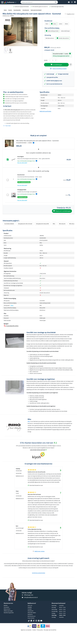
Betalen (6, 605)
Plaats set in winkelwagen (63, 211)
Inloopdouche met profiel (42, 223)
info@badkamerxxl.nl (31, 597)
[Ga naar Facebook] (34, 621)
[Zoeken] (55, 2)
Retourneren (7, 609)
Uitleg (11, 305)
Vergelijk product (70, 14)
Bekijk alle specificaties (45, 111)
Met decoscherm (50, 38)
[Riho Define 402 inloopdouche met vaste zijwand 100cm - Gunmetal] (20, 31)
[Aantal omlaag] (50, 60)
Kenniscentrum (31, 616)
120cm (60, 24)
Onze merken (31, 618)
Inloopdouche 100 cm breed (25, 223)
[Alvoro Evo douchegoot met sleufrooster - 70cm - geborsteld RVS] (13, 159)
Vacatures (30, 614)
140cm (66, 24)
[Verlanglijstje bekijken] (72, 2)
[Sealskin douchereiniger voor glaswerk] (13, 194)
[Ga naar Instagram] (36, 621)
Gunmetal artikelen (9, 223)
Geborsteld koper (65, 31)
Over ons (30, 605)
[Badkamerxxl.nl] (10, 2)
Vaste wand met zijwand (36, 10)
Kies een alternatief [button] (22, 162)
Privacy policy (40, 630)
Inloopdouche (25, 10)
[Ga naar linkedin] (31, 621)
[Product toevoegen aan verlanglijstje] (70, 64)
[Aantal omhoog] (55, 60)
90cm (47, 24)
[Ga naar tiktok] (29, 621)
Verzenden (6, 607)
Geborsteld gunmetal (53, 31)
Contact (30, 609)
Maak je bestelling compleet (59, 68)
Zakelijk (30, 607)
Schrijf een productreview (38, 573)
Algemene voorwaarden (26, 630)
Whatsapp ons (28, 595)
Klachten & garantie (9, 612)
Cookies (34, 630)
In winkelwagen (57, 65)
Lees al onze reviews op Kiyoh (37, 450)
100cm (54, 24)
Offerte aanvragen (8, 611)
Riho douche (62, 223)
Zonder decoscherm (64, 38)
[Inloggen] (69, 2)
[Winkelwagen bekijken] (75, 2)
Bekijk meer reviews (40, 551)
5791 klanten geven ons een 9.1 (40, 6)
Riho (54, 223)
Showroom (30, 611)
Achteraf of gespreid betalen (21, 6)
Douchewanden (17, 10)
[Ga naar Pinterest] (39, 621)
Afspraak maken (32, 612)
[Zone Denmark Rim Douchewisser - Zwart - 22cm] (13, 180)
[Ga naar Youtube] (41, 621)
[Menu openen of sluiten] (2, 2)
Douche (10, 10)
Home (5, 10)
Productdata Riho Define (12, 326)
